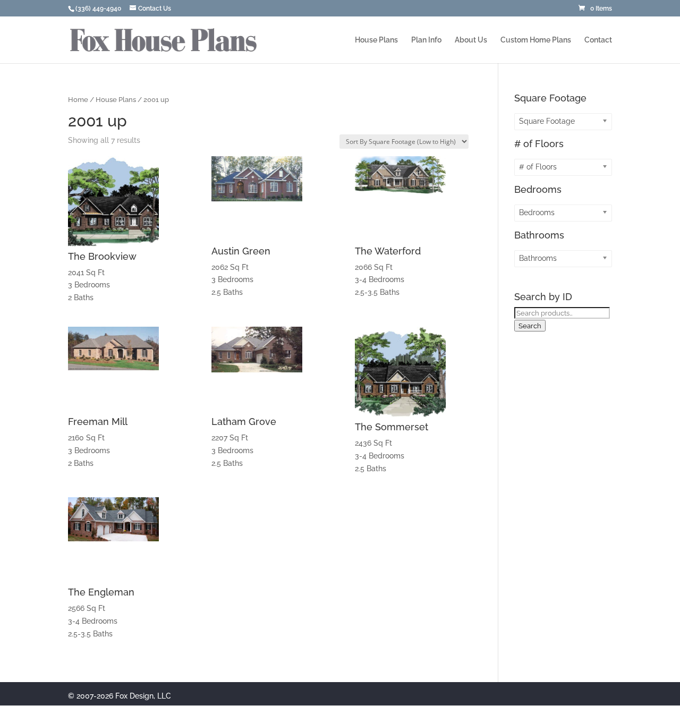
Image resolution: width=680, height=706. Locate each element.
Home (78, 100)
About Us (471, 40)
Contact (598, 40)
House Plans (376, 40)
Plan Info (426, 40)
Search (529, 325)
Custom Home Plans (535, 40)
